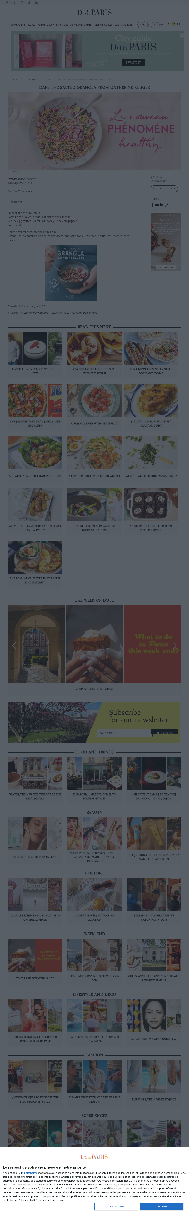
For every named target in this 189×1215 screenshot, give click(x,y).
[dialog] (94, 1181)
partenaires (30, 1173)
